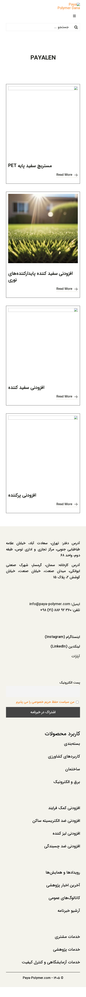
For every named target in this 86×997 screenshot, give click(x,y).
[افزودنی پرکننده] (43, 450)
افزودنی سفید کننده (26, 387)
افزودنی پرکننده (22, 495)
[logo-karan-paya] (67, 4)
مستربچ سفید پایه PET (30, 165)
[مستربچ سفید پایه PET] (43, 120)
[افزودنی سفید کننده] (43, 342)
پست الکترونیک (69, 682)
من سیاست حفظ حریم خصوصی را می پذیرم (45, 701)
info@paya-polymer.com (49, 604)
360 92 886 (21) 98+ (55, 610)
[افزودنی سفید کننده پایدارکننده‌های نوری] (43, 228)
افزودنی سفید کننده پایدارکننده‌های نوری (40, 276)
